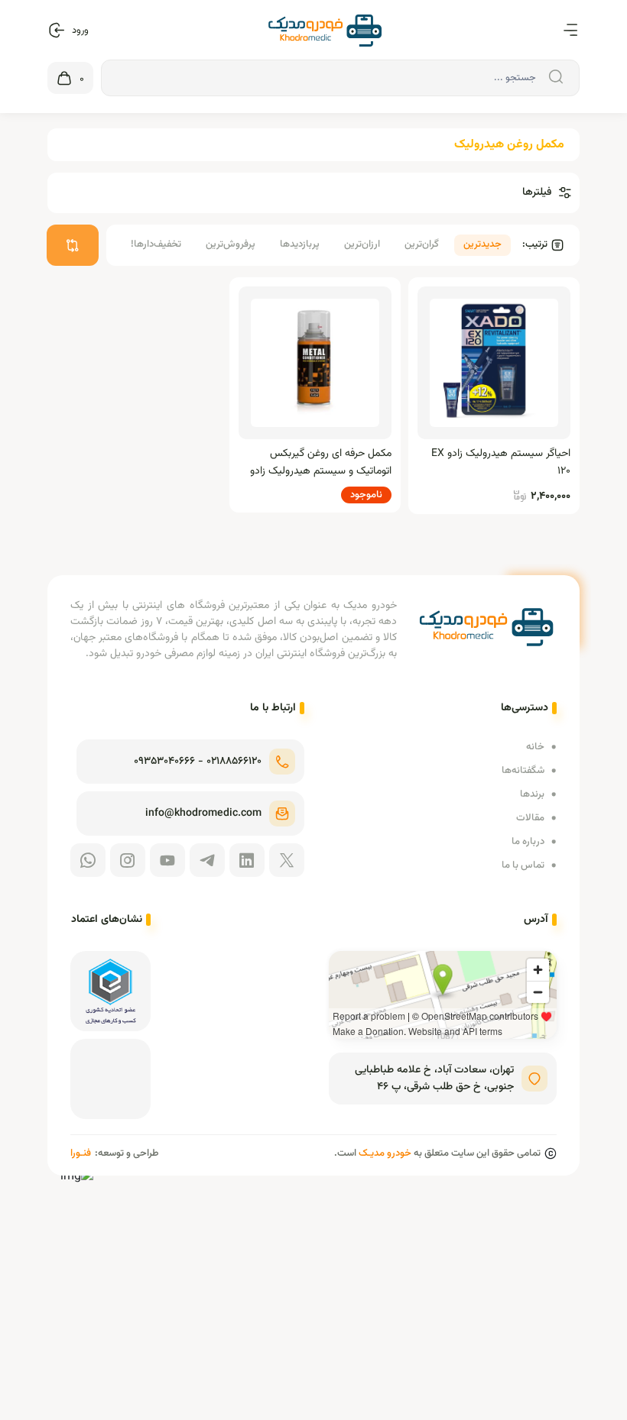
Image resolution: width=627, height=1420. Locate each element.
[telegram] (207, 860)
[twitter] (286, 860)
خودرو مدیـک (385, 1153)
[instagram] (127, 860)
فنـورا (80, 1153)
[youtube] (167, 860)
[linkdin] (247, 860)
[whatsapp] (88, 860)
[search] (553, 77)
